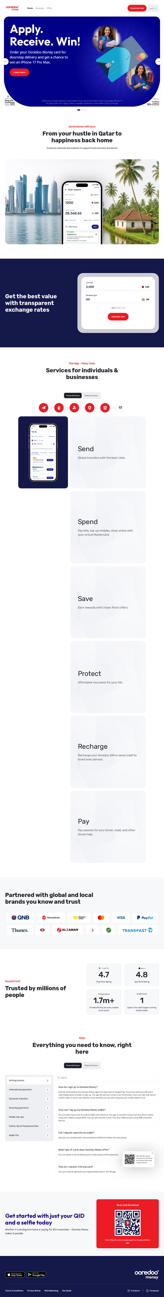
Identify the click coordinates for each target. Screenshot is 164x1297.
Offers (49, 8)
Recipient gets (91, 295)
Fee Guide (66, 1291)
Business (40, 8)
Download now (137, 8)
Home (30, 8)
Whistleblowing (51, 1291)
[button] (153, 8)
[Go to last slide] (5, 61)
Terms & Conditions (14, 1291)
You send (89, 283)
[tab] (78, 110)
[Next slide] (158, 61)
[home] (12, 8)
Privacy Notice (34, 1291)
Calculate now (118, 317)
